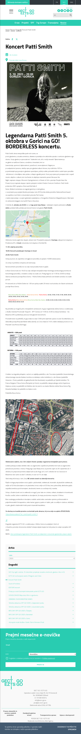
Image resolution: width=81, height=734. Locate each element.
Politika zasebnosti (48, 658)
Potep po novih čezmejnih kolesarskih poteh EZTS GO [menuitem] (26, 591)
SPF (32, 22)
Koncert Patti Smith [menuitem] (15, 580)
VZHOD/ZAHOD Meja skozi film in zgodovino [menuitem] (23, 595)
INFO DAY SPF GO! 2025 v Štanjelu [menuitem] (20, 610)
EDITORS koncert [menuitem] (14, 587)
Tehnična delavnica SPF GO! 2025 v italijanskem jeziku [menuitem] (26, 603)
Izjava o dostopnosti (67, 715)
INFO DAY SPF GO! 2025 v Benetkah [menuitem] (21, 614)
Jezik (7, 654)
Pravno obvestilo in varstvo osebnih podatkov (10, 713)
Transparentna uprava (48, 715)
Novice (63, 22)
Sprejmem (72, 729)
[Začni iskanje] (71, 15)
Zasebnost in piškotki (66, 727)
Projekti (25, 22)
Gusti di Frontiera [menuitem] (14, 583)
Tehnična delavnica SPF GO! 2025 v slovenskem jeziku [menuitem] (26, 607)
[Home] (26, 11)
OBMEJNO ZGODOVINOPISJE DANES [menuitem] (20, 599)
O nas (17, 22)
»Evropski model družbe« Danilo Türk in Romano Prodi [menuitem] (26, 622)
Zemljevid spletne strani (29, 714)
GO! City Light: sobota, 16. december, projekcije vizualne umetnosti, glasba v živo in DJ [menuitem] (37, 572)
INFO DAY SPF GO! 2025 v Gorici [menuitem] (19, 618)
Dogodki (18, 30)
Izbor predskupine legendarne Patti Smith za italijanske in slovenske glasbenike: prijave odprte (41, 534)
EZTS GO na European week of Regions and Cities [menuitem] (25, 576)
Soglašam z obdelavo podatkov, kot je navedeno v (32, 658)
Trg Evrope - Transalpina (47, 22)
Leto (10, 555)
